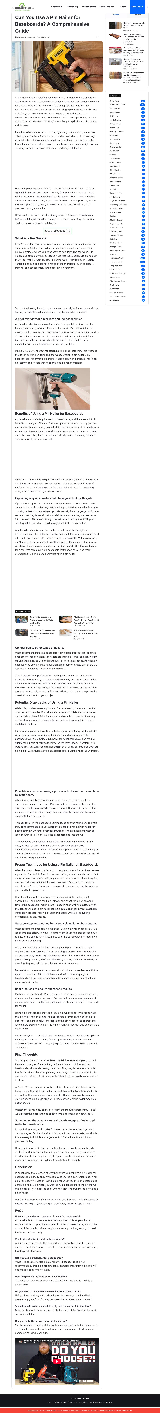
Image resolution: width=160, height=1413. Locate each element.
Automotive (56, 6)
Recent (138, 14)
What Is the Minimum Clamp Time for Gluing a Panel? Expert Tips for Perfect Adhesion (86, 620)
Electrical (123, 6)
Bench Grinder (115, 181)
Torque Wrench (116, 266)
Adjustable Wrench (117, 201)
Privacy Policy (83, 1402)
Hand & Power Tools (117, 105)
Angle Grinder (115, 120)
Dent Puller (114, 289)
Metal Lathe (114, 174)
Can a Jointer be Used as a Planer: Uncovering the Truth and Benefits (41, 620)
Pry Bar (113, 216)
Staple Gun (114, 128)
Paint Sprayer (115, 112)
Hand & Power (107, 6)
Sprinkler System (116, 235)
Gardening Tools (116, 231)
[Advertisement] (57, 169)
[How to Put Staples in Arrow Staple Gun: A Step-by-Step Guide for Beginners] (115, 61)
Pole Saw (113, 239)
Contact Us (73, 1402)
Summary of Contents (55, 231)
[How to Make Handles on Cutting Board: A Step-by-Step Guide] (65, 632)
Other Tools (137, 6)
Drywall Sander (116, 208)
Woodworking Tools (117, 250)
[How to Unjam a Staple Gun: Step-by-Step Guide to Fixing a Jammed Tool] (115, 50)
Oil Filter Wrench (116, 293)
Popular (116, 14)
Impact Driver (115, 124)
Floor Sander (115, 170)
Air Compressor (116, 262)
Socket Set (114, 185)
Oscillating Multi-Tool (118, 205)
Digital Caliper (115, 212)
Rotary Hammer (116, 193)
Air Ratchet (114, 300)
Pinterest (109, 1402)
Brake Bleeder (115, 277)
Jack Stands (115, 269)
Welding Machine (116, 132)
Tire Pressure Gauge (118, 281)
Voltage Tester (115, 247)
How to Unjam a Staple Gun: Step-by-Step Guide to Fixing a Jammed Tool (133, 50)
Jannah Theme (32, 1410)
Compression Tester (118, 296)
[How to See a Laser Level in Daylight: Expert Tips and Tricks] (115, 25)
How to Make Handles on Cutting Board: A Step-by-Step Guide (86, 633)
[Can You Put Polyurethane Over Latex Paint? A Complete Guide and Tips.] (21, 632)
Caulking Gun (115, 162)
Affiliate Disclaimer (60, 1402)
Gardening (72, 6)
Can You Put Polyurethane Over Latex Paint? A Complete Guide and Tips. (42, 633)
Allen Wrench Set (116, 228)
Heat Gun (114, 135)
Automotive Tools (116, 258)
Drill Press (114, 116)
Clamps (113, 155)
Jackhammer (115, 158)
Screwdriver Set (116, 178)
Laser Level (114, 143)
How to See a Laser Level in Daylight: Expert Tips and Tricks (134, 25)
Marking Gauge (116, 220)
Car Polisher (114, 285)
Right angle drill (116, 224)
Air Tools (113, 189)
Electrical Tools (116, 243)
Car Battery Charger (118, 273)
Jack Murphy (21, 37)
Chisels (113, 254)
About (50, 1402)
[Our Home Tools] (22, 6)
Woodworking (89, 6)
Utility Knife (114, 151)
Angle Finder (115, 197)
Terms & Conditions (97, 1402)
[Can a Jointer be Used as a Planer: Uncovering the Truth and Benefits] (21, 619)
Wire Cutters (115, 166)
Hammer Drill (115, 139)
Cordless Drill (115, 108)
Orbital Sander (115, 147)
